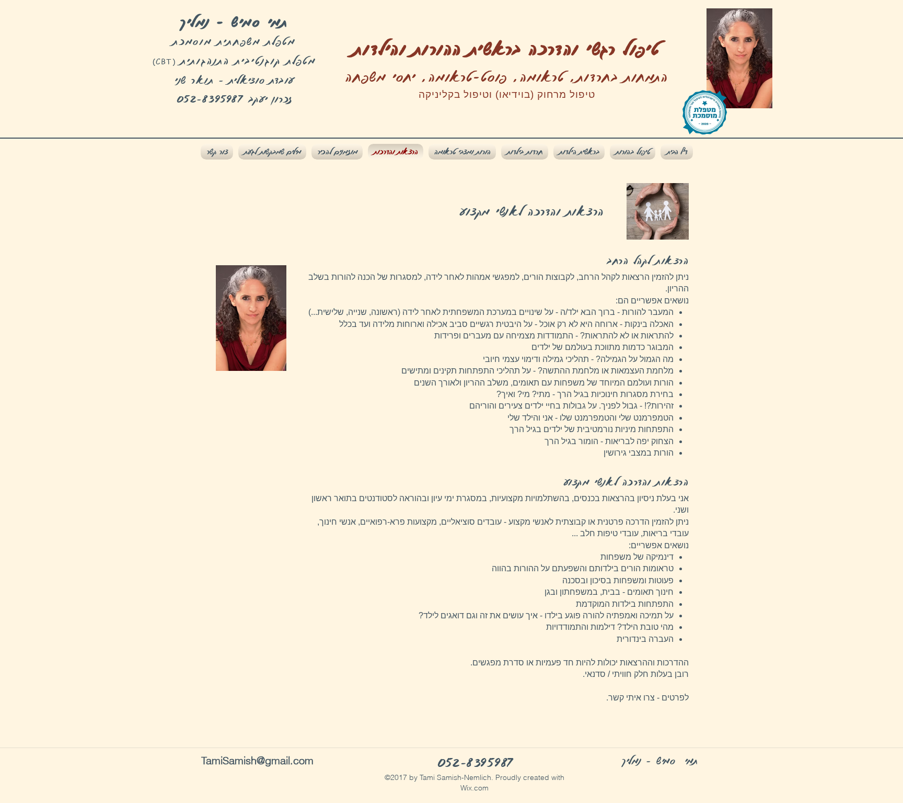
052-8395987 (475, 762)
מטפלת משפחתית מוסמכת (234, 41)
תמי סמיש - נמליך (234, 21)
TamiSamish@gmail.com (257, 760)
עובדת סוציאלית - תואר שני (234, 80)
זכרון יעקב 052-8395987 (235, 98)
